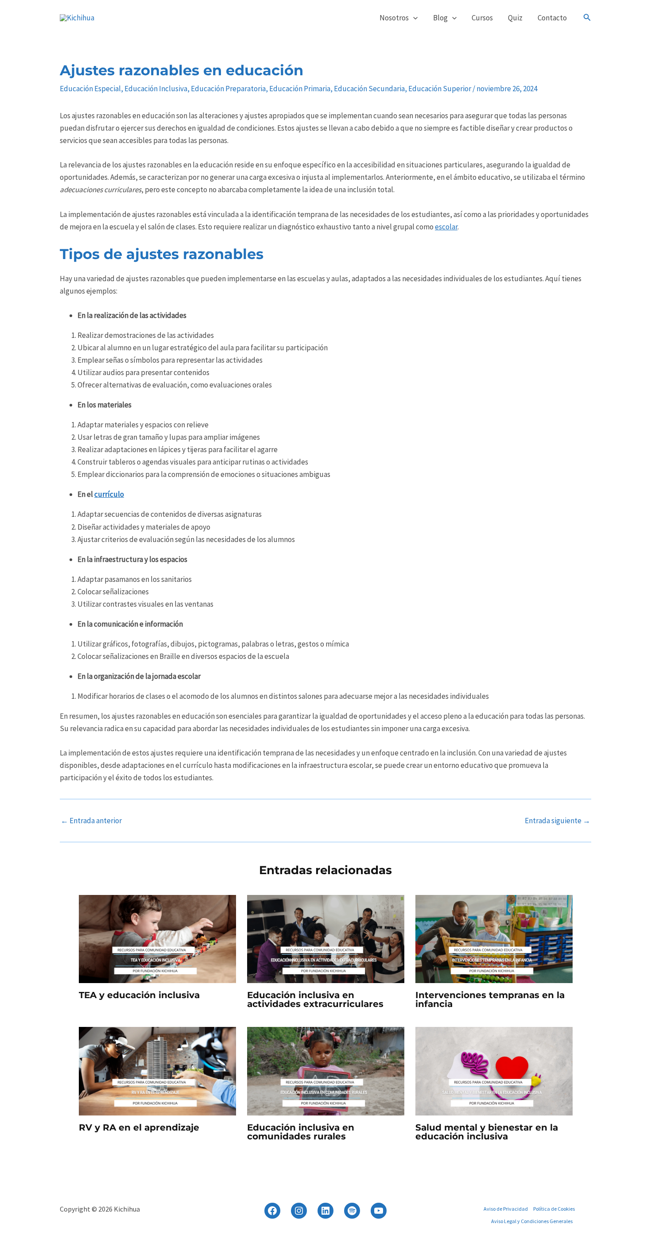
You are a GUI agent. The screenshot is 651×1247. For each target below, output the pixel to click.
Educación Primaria (299, 88)
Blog (440, 18)
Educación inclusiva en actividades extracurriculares (315, 999)
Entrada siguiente (557, 821)
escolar (446, 227)
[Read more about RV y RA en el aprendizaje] (157, 1071)
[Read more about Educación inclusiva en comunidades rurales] (325, 1071)
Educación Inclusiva (155, 88)
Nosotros (394, 18)
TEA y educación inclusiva (139, 995)
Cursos (482, 18)
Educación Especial (90, 88)
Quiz (515, 18)
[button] (413, 17)
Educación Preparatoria (228, 88)
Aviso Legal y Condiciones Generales (532, 1221)
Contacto (552, 18)
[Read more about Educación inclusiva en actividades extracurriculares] (325, 938)
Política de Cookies (554, 1208)
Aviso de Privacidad (506, 1208)
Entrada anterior (91, 821)
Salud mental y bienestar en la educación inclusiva (486, 1132)
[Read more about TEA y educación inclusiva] (157, 938)
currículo (109, 494)
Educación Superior (439, 88)
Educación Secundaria (369, 88)
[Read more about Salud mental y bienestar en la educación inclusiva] (494, 1071)
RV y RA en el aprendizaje (139, 1127)
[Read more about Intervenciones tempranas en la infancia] (494, 938)
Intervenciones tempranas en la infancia (490, 999)
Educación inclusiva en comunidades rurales (300, 1132)
